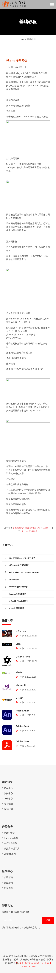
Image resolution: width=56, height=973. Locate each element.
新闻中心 (8, 793)
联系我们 (8, 809)
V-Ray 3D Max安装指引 (18, 601)
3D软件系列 (10, 853)
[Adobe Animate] (7, 715)
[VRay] (7, 644)
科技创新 (8, 887)
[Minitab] (7, 673)
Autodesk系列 (11, 838)
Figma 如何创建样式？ (30, 531)
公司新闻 (8, 877)
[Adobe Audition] (7, 730)
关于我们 (8, 803)
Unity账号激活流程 (16, 608)
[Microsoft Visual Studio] (7, 687)
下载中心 (8, 798)
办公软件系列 (10, 843)
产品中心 (8, 788)
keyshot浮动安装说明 (17, 594)
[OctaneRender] (7, 661)
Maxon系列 (9, 832)
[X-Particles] (7, 633)
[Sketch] (7, 700)
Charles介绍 (14, 579)
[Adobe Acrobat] (7, 745)
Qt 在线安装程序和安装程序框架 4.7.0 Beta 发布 (30, 528)
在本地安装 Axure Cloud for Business (24, 572)
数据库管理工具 (11, 848)
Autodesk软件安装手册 (18, 586)
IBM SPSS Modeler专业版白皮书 (22, 558)
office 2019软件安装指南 (19, 565)
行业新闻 (8, 882)
